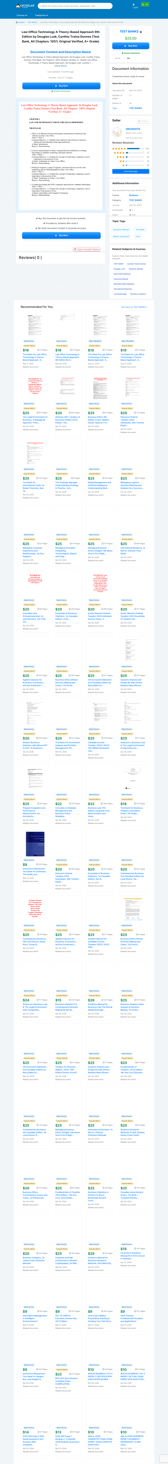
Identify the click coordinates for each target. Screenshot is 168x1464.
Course (115, 195)
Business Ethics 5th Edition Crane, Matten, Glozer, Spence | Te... (98, 420)
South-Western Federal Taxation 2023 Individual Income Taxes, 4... (99, 616)
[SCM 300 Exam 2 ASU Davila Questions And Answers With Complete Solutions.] (35, 1411)
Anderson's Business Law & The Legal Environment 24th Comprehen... (35, 1007)
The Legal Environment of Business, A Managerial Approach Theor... (35, 420)
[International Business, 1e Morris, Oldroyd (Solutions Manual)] (100, 1100)
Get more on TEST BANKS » (134, 307)
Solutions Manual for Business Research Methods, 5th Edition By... (100, 1260)
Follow (144, 121)
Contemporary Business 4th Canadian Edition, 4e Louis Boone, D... (34, 1132)
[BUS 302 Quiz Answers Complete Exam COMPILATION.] (68, 1349)
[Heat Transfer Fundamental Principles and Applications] (133, 1291)
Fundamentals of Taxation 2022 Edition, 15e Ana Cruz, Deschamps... (67, 1195)
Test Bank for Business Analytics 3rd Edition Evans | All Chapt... (132, 811)
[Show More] (61, 66)
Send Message (130, 171)
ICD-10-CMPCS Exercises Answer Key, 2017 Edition (66, 1318)
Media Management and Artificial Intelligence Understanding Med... (99, 485)
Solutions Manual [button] (121, 229)
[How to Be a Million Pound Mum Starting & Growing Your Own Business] (100, 1291)
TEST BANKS (32, 22)
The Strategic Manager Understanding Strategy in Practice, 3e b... (66, 485)
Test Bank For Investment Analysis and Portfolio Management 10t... (67, 745)
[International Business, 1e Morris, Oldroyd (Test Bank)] (133, 518)
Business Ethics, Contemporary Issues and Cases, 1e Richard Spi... (35, 1195)
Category (116, 200)
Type (114, 108)
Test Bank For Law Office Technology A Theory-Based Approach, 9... (35, 357)
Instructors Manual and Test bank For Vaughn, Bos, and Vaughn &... (34, 1376)
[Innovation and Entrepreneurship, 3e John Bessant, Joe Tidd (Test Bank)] (35, 584)
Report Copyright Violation (88, 249)
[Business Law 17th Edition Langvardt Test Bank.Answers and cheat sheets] (100, 778)
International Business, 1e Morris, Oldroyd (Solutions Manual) (100, 1132)
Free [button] (138, 236)
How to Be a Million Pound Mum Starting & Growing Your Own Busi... (100, 1318)
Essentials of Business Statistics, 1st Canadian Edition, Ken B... (99, 876)
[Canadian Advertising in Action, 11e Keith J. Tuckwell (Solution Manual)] (133, 1163)
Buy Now (63, 86)
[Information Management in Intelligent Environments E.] (35, 1291)
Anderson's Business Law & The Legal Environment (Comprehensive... (133, 745)
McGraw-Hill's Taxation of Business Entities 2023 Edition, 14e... (67, 420)
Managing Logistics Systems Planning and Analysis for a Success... (132, 485)
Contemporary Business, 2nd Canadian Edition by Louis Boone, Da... (132, 876)
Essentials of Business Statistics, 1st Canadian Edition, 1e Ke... (66, 616)
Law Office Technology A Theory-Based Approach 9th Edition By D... (67, 357)
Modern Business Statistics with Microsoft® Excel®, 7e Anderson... (35, 745)
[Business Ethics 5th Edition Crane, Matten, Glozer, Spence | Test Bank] (100, 387)
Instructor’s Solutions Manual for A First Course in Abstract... (133, 1256)
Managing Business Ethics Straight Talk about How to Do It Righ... (100, 551)
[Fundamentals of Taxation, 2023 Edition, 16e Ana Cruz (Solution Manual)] (133, 1037)
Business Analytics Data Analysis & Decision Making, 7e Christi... (132, 1007)
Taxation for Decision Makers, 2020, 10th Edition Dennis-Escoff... (66, 1070)
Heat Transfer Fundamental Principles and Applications (132, 1318)
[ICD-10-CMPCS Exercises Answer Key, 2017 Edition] (68, 1291)
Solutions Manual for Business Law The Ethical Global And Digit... (100, 1007)
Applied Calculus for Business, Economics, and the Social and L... (33, 682)
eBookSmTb (133, 128)
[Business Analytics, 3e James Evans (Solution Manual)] (35, 1228)
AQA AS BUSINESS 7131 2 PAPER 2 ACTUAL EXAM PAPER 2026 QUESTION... (133, 1376)
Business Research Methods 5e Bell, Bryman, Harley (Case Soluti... (133, 1132)
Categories (40, 15)
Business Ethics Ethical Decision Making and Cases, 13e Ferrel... (66, 682)
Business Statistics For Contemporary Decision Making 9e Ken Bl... (66, 1007)
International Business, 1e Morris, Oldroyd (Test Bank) (133, 551)
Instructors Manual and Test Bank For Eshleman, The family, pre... (34, 871)
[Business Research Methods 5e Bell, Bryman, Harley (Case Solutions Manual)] (133, 1100)
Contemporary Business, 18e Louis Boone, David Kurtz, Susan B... (34, 942)
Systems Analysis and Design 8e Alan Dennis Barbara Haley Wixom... (132, 682)
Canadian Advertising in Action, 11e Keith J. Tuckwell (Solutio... (132, 1195)
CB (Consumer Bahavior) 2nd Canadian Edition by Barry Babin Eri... (100, 682)
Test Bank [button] (140, 229)
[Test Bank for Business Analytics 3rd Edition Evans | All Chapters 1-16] (133, 778)
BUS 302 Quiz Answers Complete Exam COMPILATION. (66, 1381)
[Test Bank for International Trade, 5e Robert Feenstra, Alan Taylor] (35, 453)
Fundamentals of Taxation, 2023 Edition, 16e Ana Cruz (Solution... (132, 1070)
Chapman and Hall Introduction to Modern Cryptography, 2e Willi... (66, 1260)
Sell (146, 4)
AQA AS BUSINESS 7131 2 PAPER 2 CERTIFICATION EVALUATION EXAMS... (100, 1376)
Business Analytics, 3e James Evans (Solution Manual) (34, 1260)
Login (135, 7)
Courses (21, 15)
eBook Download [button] (121, 236)
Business (21, 22)
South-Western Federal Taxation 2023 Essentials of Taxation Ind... (133, 616)
